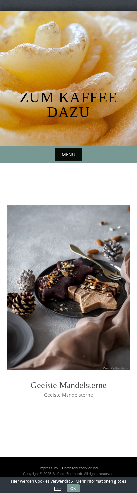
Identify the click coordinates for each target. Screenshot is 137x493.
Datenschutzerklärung (80, 468)
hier (57, 488)
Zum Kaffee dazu (69, 104)
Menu (68, 154)
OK (73, 488)
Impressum (48, 468)
